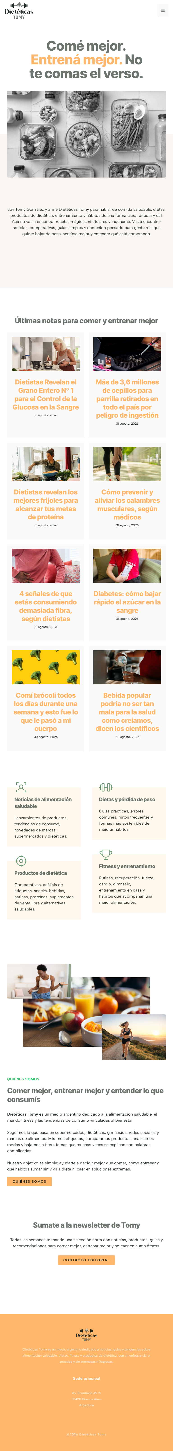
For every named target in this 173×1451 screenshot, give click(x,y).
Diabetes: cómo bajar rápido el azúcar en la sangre (127, 602)
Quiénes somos (29, 1182)
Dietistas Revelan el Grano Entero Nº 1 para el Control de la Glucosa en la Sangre (46, 394)
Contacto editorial (86, 1260)
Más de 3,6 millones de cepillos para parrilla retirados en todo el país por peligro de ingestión (127, 398)
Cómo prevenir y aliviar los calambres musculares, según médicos (127, 504)
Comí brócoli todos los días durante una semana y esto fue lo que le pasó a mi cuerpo (46, 712)
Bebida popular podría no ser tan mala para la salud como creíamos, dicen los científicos (127, 712)
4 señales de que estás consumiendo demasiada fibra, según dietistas (46, 606)
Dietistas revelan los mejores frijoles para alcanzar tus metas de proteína (46, 504)
